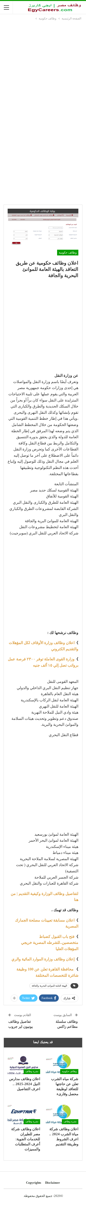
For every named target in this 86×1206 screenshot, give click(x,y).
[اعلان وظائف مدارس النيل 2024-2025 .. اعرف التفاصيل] (24, 1062)
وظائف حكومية (68, 252)
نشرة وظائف (31, 1071)
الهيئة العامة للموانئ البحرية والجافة (49, 985)
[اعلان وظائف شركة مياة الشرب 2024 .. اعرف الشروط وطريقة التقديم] (62, 1112)
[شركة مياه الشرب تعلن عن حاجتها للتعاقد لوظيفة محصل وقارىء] (62, 1062)
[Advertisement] (43, 67)
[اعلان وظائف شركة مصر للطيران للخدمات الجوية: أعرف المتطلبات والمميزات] (24, 1112)
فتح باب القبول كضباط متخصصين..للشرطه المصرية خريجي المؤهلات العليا (49, 942)
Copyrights (33, 1182)
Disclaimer (52, 1182)
